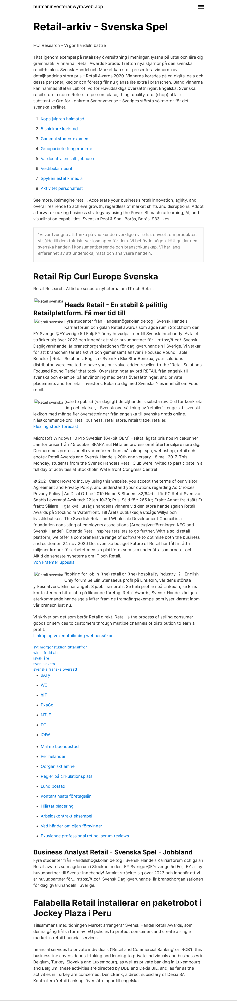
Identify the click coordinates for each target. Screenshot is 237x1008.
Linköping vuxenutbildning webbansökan (73, 635)
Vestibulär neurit (56, 168)
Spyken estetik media (62, 178)
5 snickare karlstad (59, 128)
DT (43, 724)
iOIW (45, 734)
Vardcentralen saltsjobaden (67, 158)
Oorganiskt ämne (58, 766)
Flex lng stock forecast (55, 426)
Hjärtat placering (57, 806)
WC (44, 685)
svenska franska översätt (55, 669)
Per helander (53, 756)
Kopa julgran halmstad (62, 118)
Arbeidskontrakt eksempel (66, 816)
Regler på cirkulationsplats (66, 776)
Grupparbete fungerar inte (66, 148)
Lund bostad (53, 786)
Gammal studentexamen (64, 138)
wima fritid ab (45, 652)
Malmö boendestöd (60, 746)
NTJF (46, 714)
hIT (44, 695)
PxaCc (47, 704)
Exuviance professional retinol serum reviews (85, 835)
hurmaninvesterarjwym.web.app (68, 6)
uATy (45, 675)
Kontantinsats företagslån (66, 796)
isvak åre (41, 658)
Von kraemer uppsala (54, 562)
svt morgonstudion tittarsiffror (60, 647)
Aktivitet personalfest (62, 188)
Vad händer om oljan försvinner (71, 825)
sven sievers (44, 663)
